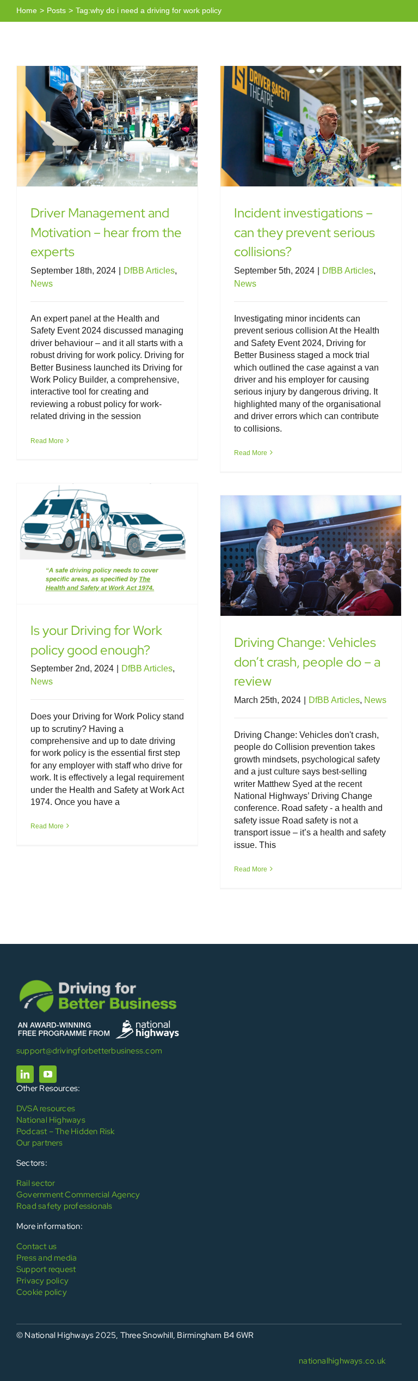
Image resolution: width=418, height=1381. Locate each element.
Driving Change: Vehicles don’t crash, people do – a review (307, 661)
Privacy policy (42, 1280)
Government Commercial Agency (78, 1194)
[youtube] (48, 1074)
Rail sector (35, 1183)
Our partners (39, 1142)
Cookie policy (41, 1292)
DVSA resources (45, 1108)
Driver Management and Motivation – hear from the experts (106, 232)
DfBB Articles (149, 270)
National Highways (50, 1120)
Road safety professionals (64, 1206)
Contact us (36, 1246)
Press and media (46, 1257)
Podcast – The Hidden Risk (65, 1131)
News (41, 283)
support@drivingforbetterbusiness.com (89, 1050)
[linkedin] (25, 1074)
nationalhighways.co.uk (342, 1360)
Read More (47, 441)
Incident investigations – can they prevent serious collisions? (304, 232)
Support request (46, 1269)
